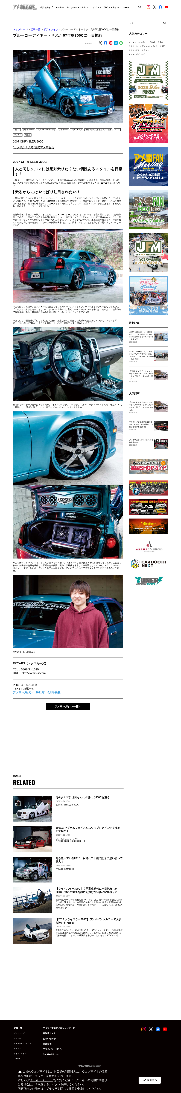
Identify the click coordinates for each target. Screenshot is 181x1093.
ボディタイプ (50, 29)
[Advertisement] (68, 739)
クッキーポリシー (41, 1080)
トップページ (20, 29)
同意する (149, 1080)
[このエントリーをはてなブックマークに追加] (116, 43)
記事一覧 (35, 29)
